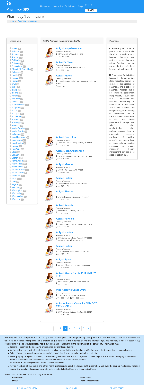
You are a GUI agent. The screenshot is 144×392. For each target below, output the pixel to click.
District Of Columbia (21, 69)
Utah (14, 182)
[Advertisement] (72, 30)
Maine (14, 111)
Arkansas (16, 54)
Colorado (16, 63)
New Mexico (17, 143)
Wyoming (16, 199)
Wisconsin (16, 193)
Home (11, 21)
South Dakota (18, 173)
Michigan (16, 114)
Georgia (15, 78)
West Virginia (17, 196)
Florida (15, 75)
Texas (14, 179)
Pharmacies (45, 6)
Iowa (14, 84)
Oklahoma (16, 155)
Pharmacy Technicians (27, 21)
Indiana (15, 93)
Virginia (15, 185)
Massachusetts (18, 105)
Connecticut (17, 66)
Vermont (15, 188)
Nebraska (16, 134)
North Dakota (18, 131)
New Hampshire (19, 137)
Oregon (15, 158)
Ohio (14, 152)
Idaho (14, 87)
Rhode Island (17, 167)
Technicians (70, 6)
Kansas (15, 96)
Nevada (15, 146)
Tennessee (16, 176)
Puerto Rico (17, 164)
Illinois (14, 90)
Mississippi (16, 122)
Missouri (15, 120)
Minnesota (16, 117)
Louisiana (16, 102)
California (16, 60)
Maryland (16, 108)
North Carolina (18, 128)
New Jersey (17, 140)
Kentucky (16, 99)
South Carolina (18, 170)
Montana (16, 125)
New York (16, 149)
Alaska (14, 49)
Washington (17, 190)
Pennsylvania (17, 161)
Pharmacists (57, 6)
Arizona (15, 57)
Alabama (15, 52)
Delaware (16, 72)
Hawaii (15, 81)
